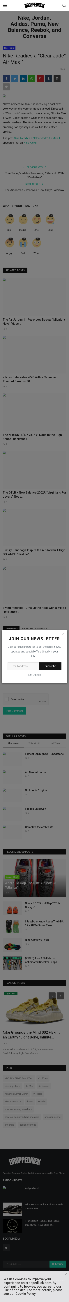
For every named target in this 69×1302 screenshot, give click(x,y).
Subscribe (50, 666)
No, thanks (34, 674)
